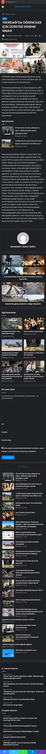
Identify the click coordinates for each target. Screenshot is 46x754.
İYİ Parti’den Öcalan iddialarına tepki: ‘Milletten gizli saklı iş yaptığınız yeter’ (27, 130)
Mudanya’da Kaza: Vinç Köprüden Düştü (11, 332)
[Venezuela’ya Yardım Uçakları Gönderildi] (12, 345)
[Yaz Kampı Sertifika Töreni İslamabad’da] (8, 628)
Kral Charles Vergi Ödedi (33, 331)
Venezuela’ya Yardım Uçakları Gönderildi (10, 354)
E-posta (5, 432)
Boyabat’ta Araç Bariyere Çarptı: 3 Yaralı (18, 620)
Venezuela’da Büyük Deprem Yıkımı (29, 590)
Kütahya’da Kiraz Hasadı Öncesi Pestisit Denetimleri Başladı (28, 552)
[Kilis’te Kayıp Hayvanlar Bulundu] (8, 603)
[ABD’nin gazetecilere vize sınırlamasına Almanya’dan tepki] (8, 535)
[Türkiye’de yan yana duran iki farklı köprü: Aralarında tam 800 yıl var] (7, 143)
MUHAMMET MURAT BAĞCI (13, 36)
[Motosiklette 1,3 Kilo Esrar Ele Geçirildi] (34, 345)
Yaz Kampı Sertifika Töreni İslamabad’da (26, 626)
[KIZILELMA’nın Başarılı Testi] (8, 653)
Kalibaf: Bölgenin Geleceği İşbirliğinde (17, 644)
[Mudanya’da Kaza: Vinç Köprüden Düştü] (12, 323)
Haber (13, 14)
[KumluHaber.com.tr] (23, 6)
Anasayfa (7, 14)
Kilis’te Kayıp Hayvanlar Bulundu (28, 600)
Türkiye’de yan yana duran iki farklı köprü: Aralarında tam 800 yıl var (29, 494)
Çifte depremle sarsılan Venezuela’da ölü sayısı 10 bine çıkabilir (12, 376)
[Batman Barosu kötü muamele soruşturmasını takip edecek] (34, 366)
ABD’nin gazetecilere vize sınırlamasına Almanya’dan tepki (29, 533)
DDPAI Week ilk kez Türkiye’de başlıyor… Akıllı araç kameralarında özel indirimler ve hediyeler (29, 524)
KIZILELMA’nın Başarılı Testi (26, 650)
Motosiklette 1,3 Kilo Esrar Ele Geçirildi (34, 354)
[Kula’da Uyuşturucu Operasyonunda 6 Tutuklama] (8, 638)
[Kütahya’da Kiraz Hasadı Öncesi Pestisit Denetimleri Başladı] (8, 554)
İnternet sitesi (6, 440)
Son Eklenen (23, 467)
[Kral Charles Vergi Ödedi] (34, 323)
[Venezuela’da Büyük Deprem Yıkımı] (8, 593)
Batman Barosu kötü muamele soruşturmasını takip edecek (34, 376)
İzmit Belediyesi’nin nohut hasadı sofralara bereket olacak (28, 485)
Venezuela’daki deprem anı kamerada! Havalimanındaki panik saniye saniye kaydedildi (29, 611)
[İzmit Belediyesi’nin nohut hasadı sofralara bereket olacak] (8, 487)
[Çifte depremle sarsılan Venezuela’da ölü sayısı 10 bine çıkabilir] (12, 366)
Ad (3, 424)
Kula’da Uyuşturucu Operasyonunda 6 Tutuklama (27, 636)
